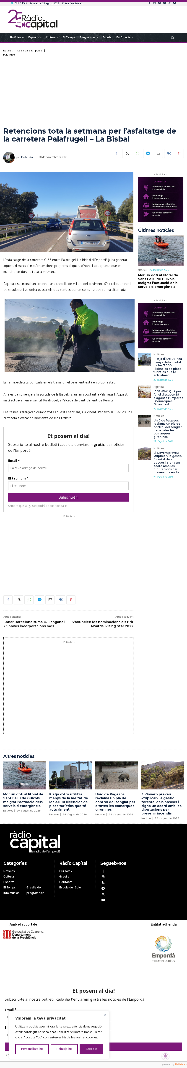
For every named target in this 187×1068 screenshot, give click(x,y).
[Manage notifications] (165, 1056)
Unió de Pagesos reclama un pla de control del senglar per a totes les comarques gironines (167, 429)
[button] (172, 37)
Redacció (27, 157)
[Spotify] (159, 3)
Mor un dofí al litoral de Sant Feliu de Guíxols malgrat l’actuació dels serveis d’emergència (158, 281)
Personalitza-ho (32, 1049)
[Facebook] (149, 3)
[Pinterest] (179, 153)
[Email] (158, 153)
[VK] (168, 153)
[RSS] (103, 883)
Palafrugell (9, 54)
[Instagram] (154, 3)
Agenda (158, 387)
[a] (68, 842)
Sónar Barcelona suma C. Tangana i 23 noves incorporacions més (34, 624)
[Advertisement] (93, 90)
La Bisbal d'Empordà (29, 50)
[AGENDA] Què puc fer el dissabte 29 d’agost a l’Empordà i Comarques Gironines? (168, 398)
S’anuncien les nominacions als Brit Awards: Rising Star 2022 (102, 624)
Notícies (8, 50)
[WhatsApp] (137, 153)
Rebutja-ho (64, 1049)
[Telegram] (164, 3)
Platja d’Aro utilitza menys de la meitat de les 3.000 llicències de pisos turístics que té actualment (167, 367)
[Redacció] (9, 157)
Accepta (91, 1049)
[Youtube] (174, 3)
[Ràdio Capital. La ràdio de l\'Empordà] (32, 20)
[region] (59, 1035)
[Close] (104, 1015)
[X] (126, 153)
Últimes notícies (156, 230)
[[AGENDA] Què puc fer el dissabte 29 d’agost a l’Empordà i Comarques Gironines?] (144, 392)
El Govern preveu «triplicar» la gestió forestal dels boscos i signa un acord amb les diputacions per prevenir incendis (167, 462)
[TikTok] (169, 3)
